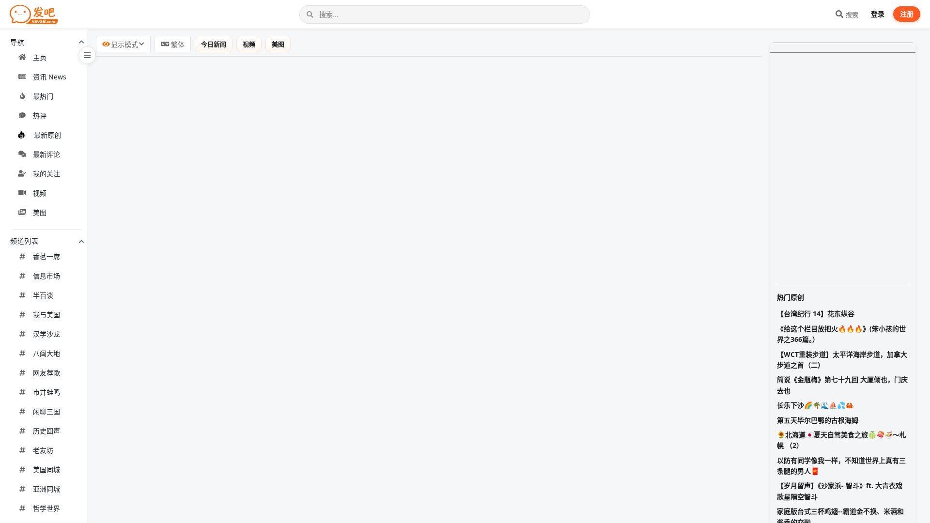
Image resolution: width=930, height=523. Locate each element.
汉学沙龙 (46, 333)
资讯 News (49, 76)
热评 (39, 115)
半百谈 (43, 295)
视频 (39, 193)
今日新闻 (213, 44)
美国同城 (46, 469)
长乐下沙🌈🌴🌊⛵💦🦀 (815, 405)
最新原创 (47, 134)
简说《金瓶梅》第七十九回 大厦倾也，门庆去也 (842, 385)
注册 (907, 13)
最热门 (43, 96)
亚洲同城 (46, 488)
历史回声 (46, 430)
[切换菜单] (87, 55)
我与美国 (46, 314)
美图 (39, 212)
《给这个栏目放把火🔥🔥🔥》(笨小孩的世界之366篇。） (841, 334)
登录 (877, 13)
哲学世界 (46, 508)
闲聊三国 (46, 411)
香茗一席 (46, 256)
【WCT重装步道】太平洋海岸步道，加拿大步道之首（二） (842, 359)
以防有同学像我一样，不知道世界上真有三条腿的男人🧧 (841, 466)
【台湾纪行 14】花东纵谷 (815, 313)
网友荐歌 (46, 372)
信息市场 (46, 275)
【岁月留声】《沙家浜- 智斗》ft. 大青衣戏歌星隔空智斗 (839, 491)
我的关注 (46, 173)
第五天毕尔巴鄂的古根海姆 (817, 420)
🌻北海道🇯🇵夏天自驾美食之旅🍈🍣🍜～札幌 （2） (841, 440)
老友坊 (43, 450)
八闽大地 (46, 353)
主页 (39, 57)
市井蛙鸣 (46, 392)
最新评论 (46, 154)
